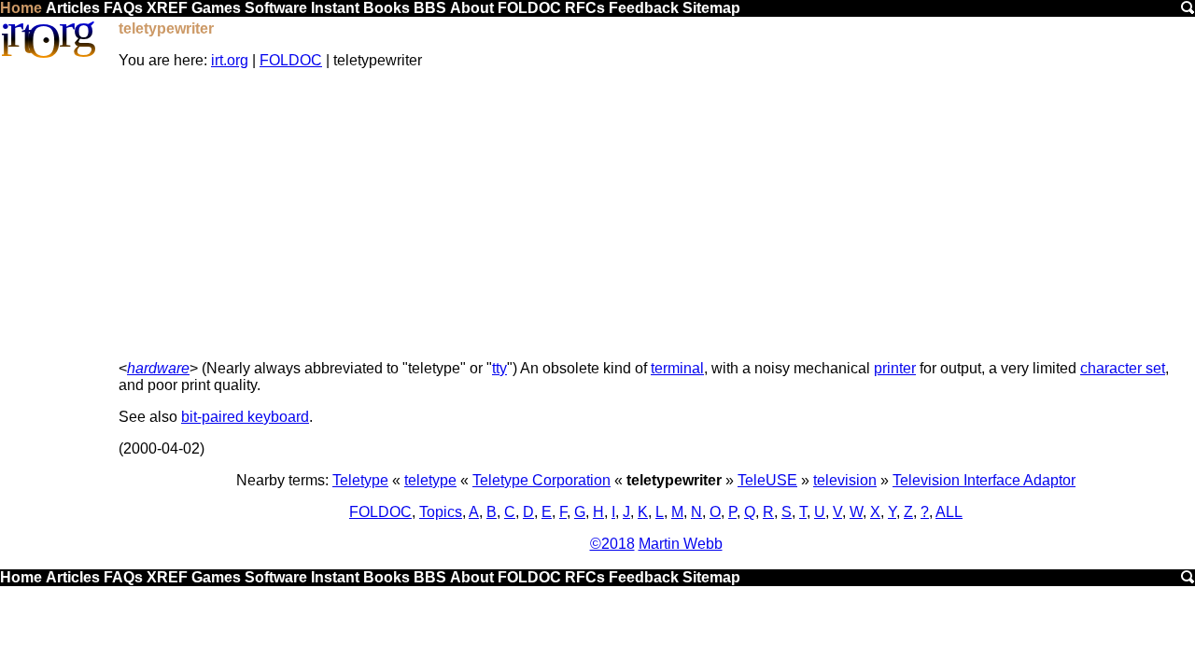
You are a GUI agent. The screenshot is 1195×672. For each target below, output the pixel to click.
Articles (73, 8)
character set (1122, 368)
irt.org (229, 60)
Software (276, 8)
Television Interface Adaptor (984, 480)
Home (21, 8)
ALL (949, 512)
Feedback (644, 8)
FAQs (123, 8)
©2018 (612, 544)
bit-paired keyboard (245, 417)
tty (499, 368)
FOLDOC (529, 8)
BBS (430, 8)
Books (386, 8)
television (845, 480)
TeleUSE (767, 480)
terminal (677, 368)
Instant (335, 8)
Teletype (360, 480)
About (472, 8)
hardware (158, 368)
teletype (430, 480)
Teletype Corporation (541, 480)
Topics (440, 512)
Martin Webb (681, 544)
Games (216, 8)
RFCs (585, 8)
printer (895, 368)
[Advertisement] (656, 214)
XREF (167, 8)
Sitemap (711, 8)
